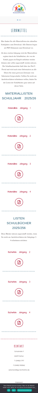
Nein (13, 390)
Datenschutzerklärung (24, 390)
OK (9, 390)
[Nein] (36, 388)
